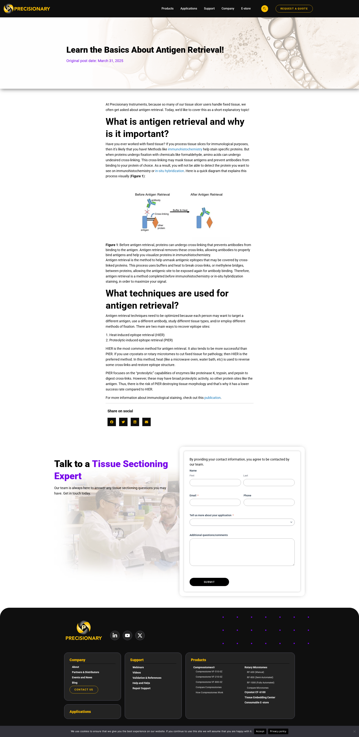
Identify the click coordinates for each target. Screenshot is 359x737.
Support (137, 660)
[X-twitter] (140, 635)
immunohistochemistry (185, 149)
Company (77, 660)
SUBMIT (209, 581)
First (192, 475)
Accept (260, 731)
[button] (112, 422)
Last (245, 475)
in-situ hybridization (169, 171)
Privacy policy (278, 731)
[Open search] (264, 8)
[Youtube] (127, 635)
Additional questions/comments (209, 535)
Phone (247, 495)
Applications (80, 711)
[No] (354, 731)
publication (212, 398)
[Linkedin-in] (115, 635)
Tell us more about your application (212, 515)
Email (194, 495)
